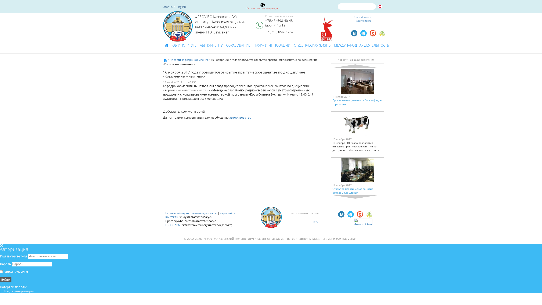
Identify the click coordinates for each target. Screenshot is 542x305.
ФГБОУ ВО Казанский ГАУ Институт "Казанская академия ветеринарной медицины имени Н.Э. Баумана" (220, 24)
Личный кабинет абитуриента (363, 18)
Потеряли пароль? (13, 287)
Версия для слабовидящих (262, 8)
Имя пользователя (13, 256)
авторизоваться (241, 117)
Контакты (171, 217)
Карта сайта (227, 213)
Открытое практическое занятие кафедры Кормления (352, 190)
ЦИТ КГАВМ (173, 225)
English (181, 7)
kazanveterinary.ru (177, 213)
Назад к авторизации (18, 291)
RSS (315, 222)
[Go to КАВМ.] (165, 60)
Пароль (5, 264)
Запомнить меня (15, 272)
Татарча (167, 7)
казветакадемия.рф (204, 213)
